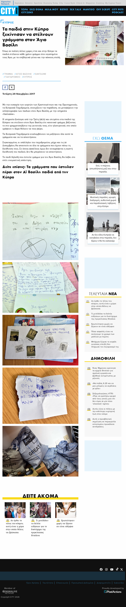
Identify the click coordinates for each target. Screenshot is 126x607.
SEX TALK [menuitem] (75, 9)
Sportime (38, 3)
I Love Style (69, 3)
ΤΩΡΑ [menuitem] (24, 9)
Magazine (90, 3)
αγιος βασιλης (24, 74)
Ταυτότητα (47, 583)
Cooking (100, 3)
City (61, 3)
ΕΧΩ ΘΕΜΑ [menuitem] (36, 9)
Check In (80, 3)
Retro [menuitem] (64, 9)
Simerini (29, 3)
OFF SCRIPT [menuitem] (103, 9)
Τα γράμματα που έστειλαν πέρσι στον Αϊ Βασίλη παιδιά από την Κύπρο (38, 172)
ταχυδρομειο (12, 77)
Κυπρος (8, 22)
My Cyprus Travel (113, 3)
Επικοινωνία (62, 583)
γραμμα (8, 74)
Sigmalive (19, 3)
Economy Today (51, 3)
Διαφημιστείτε (104, 583)
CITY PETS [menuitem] (118, 9)
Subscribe (119, 583)
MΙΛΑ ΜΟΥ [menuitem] (51, 9)
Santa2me (40, 74)
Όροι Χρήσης (32, 583)
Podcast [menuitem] (118, 12)
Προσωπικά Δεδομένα (82, 583)
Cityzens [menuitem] (27, 12)
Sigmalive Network (6, 3)
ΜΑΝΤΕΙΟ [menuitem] (89, 9)
